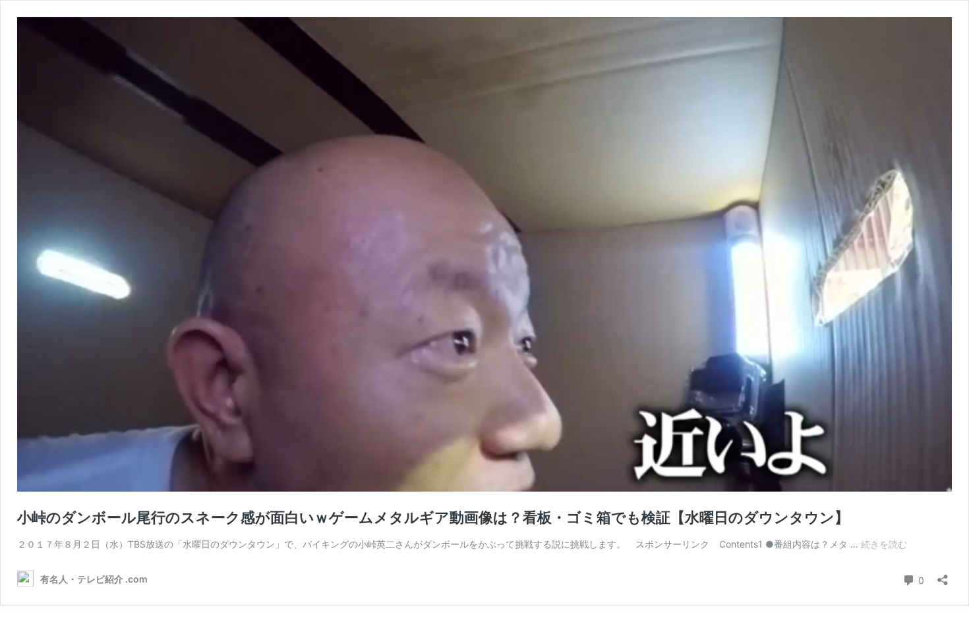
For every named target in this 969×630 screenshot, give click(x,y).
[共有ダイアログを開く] (942, 575)
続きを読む (884, 544)
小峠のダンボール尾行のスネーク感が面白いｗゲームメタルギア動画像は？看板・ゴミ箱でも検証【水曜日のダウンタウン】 (433, 517)
